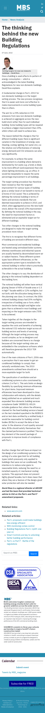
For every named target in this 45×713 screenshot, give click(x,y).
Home (5, 19)
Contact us (7, 703)
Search (33, 554)
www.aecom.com (14, 511)
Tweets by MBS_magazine (14, 672)
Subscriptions (7, 705)
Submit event (22, 667)
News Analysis (17, 19)
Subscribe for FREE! (22, 683)
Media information (7, 707)
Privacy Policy (7, 701)
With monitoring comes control (20, 526)
